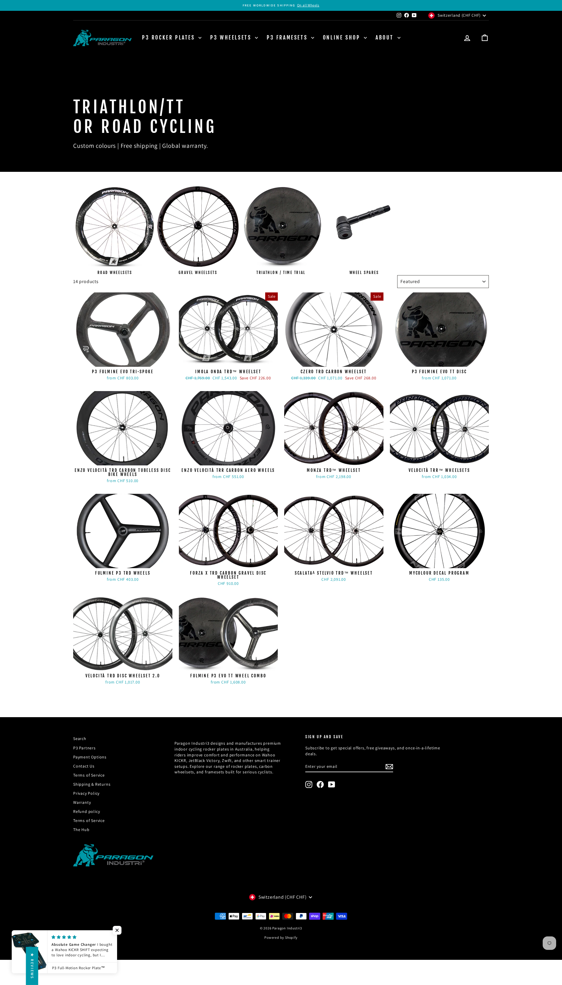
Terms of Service (89, 775)
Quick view (123, 360)
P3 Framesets (288, 37)
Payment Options (90, 757)
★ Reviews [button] (32, 966)
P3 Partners (84, 748)
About (386, 37)
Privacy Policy (86, 793)
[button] (117, 930)
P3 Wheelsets (231, 37)
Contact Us (84, 766)
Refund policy (86, 811)
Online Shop (342, 37)
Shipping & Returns (91, 784)
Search (79, 738)
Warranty (82, 802)
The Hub (81, 829)
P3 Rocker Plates (169, 37)
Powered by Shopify (280, 937)
